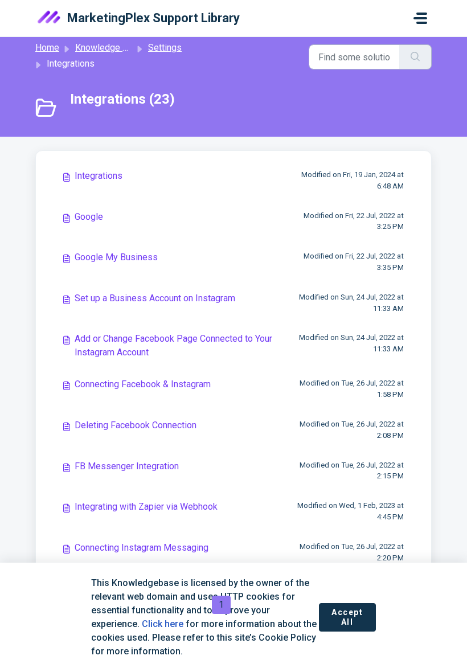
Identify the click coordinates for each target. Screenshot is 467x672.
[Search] (415, 56)
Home (47, 47)
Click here (162, 623)
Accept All (347, 617)
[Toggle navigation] (420, 18)
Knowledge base (108, 47)
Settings (165, 47)
